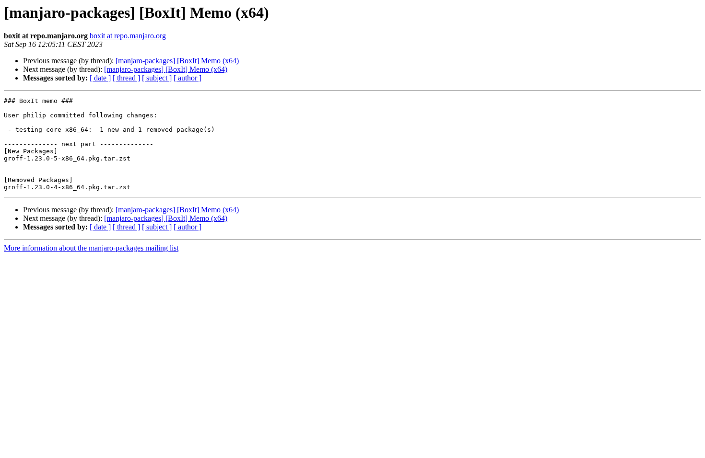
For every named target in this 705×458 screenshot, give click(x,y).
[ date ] (100, 78)
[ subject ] (157, 78)
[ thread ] (126, 78)
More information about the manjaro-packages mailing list (91, 248)
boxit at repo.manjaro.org (128, 36)
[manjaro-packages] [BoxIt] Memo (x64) (177, 61)
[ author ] (187, 78)
